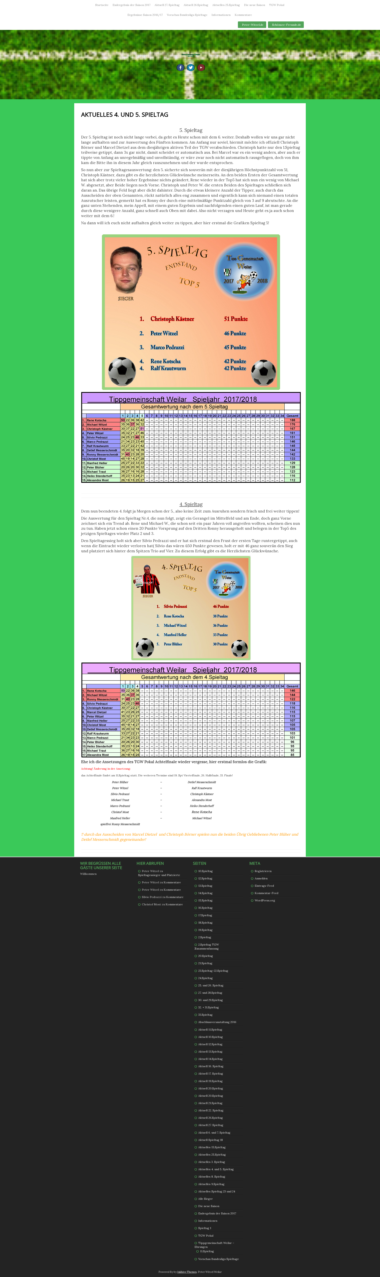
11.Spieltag (207, 1251)
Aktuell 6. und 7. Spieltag (214, 1132)
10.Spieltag (205, 871)
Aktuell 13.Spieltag (210, 1051)
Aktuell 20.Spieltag (210, 1088)
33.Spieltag (205, 1014)
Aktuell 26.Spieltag (196, 5)
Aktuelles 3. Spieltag (211, 1162)
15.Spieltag (205, 900)
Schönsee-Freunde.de (286, 25)
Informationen (221, 15)
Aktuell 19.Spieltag (210, 1081)
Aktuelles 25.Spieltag (226, 5)
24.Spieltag (205, 978)
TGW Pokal (276, 5)
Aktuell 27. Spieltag (167, 5)
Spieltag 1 (204, 1228)
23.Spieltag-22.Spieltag (213, 971)
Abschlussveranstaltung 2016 (217, 1022)
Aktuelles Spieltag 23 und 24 (216, 1191)
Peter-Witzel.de (252, 25)
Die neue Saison (254, 5)
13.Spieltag (205, 886)
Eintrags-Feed (264, 886)
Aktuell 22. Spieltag (210, 1110)
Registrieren (263, 871)
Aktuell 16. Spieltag (210, 1066)
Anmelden (261, 878)
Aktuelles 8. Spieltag (211, 1176)
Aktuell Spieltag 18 (210, 1140)
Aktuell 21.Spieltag (210, 1103)
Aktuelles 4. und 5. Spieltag (216, 1169)
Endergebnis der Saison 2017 (131, 5)
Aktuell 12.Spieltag (210, 1044)
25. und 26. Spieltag (210, 985)
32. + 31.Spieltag (208, 1007)
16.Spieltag (205, 908)
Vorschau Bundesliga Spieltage (187, 15)
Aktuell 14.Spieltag (210, 1059)
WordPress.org (265, 900)
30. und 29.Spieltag (210, 1000)
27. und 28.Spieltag (210, 992)
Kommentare (243, 15)
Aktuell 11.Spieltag (210, 1029)
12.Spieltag (205, 878)
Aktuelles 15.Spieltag (212, 1147)
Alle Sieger (205, 1199)
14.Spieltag (205, 893)
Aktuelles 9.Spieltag (211, 1184)
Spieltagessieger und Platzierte (159, 875)
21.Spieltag (205, 963)
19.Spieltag (205, 930)
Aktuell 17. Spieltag (210, 1073)
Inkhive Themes (187, 1272)
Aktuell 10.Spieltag (210, 1037)
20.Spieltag (205, 956)
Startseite (101, 5)
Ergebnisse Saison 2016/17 (145, 15)
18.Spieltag (205, 922)
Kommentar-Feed (266, 893)
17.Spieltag (205, 915)
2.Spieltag (204, 937)
